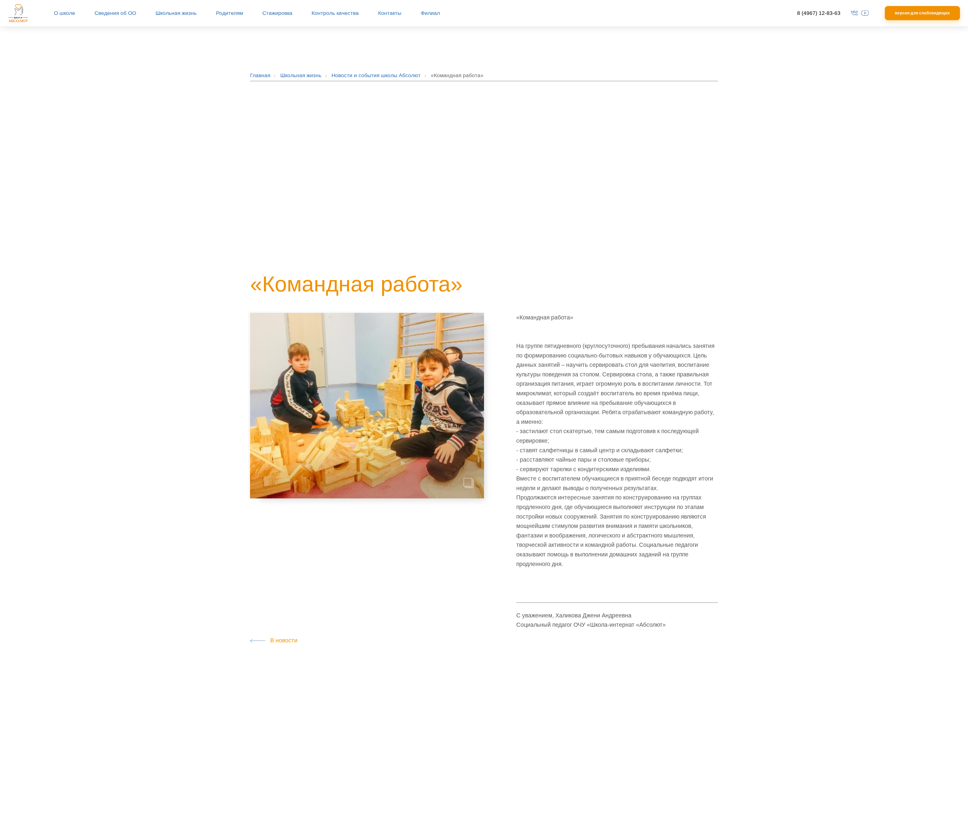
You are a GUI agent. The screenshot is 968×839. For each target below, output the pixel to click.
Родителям (229, 13)
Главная (260, 75)
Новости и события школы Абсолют (376, 75)
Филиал (430, 13)
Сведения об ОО (115, 13)
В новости (281, 640)
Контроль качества (335, 13)
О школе (64, 13)
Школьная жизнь (176, 13)
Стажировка (277, 13)
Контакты (389, 13)
